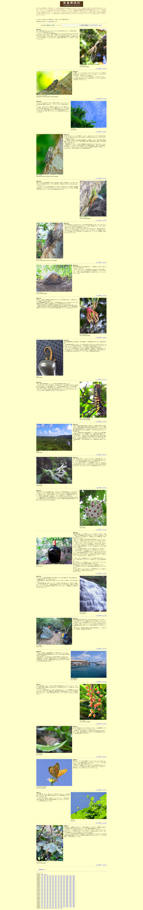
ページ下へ (104, 68)
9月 (64, 875)
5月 (53, 875)
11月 (42, 874)
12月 (46, 874)
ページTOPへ (99, 68)
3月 (47, 875)
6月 (56, 875)
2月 (45, 875)
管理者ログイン (42, 869)
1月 (42, 875)
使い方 (100, 25)
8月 (61, 875)
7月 (58, 875)
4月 (50, 875)
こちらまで (49, 21)
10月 (67, 875)
